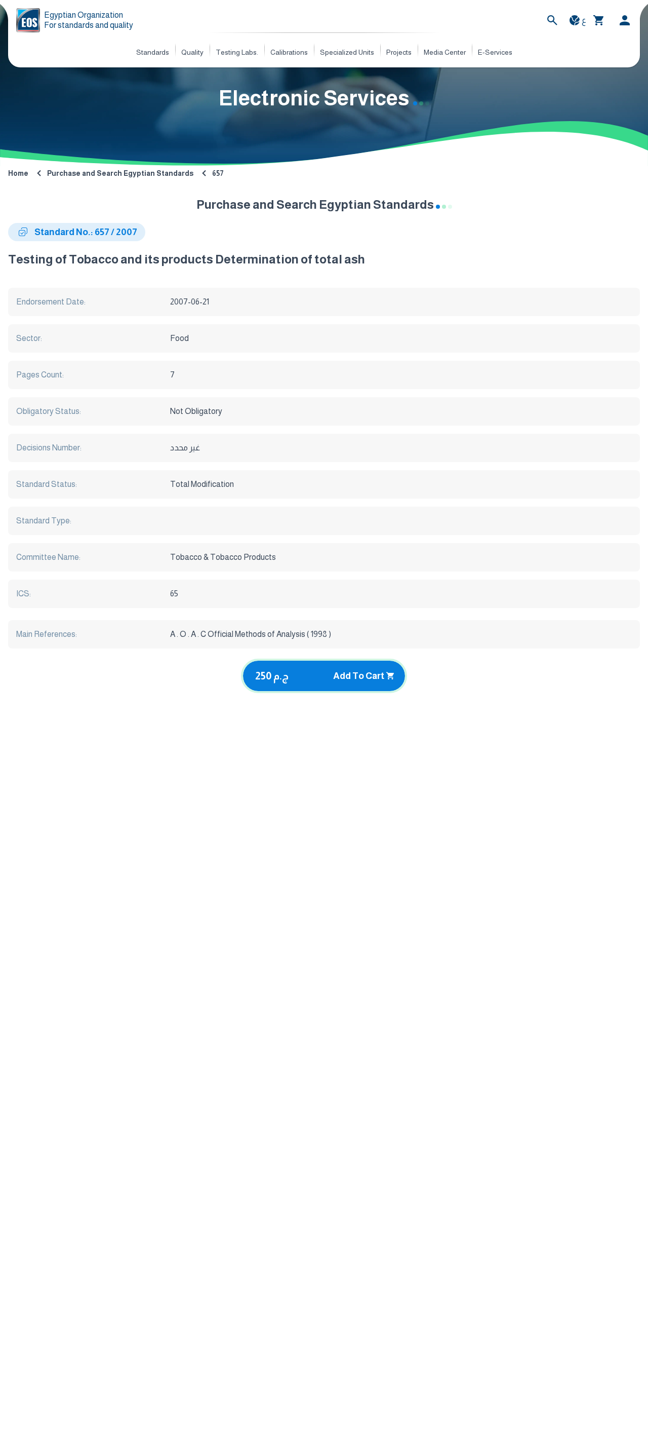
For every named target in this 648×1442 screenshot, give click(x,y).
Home (18, 173)
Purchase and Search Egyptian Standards (120, 173)
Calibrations (289, 52)
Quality (192, 52)
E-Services (495, 52)
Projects (399, 52)
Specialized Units (347, 52)
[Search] (552, 20)
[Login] (625, 20)
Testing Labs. (237, 52)
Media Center (445, 52)
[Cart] (599, 20)
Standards (152, 52)
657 (218, 173)
